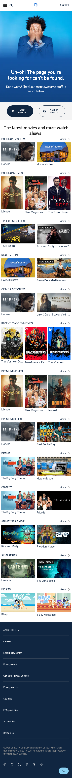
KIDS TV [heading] (6, 589)
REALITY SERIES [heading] (10, 255)
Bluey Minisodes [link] (46, 615)
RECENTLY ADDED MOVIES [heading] (17, 323)
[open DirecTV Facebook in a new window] (12, 764)
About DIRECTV (11, 630)
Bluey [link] (4, 614)
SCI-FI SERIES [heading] (9, 555)
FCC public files (10, 710)
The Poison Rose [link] (57, 212)
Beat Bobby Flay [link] (46, 444)
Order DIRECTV (22, 111)
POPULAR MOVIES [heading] (12, 173)
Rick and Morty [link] (9, 546)
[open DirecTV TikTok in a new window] (41, 764)
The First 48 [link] (8, 246)
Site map (7, 698)
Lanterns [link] (6, 580)
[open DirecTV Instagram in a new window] (26, 764)
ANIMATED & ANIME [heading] (13, 521)
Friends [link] (41, 512)
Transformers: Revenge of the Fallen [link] (45, 362)
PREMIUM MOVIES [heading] (12, 371)
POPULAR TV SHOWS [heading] (13, 139)
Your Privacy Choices (18, 675)
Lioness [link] (5, 164)
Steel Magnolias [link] (34, 212)
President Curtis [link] (46, 546)
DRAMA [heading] (5, 453)
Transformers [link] (56, 362)
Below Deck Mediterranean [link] (52, 280)
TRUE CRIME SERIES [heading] (13, 221)
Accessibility (9, 721)
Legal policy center (12, 652)
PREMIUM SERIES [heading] (11, 419)
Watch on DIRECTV (54, 111)
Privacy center (10, 664)
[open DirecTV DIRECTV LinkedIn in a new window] (4, 764)
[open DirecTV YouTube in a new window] (34, 764)
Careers (7, 641)
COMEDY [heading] (6, 487)
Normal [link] (52, 410)
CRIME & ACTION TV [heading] (13, 289)
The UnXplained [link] (46, 580)
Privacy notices (10, 687)
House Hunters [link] (45, 164)
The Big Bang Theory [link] (13, 478)
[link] (18, 151)
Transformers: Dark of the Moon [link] (19, 361)
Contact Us (8, 733)
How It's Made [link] (45, 478)
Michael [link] (5, 211)
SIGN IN (64, 5)
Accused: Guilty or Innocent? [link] (53, 246)
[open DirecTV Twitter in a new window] (19, 764)
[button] (5, 5)
